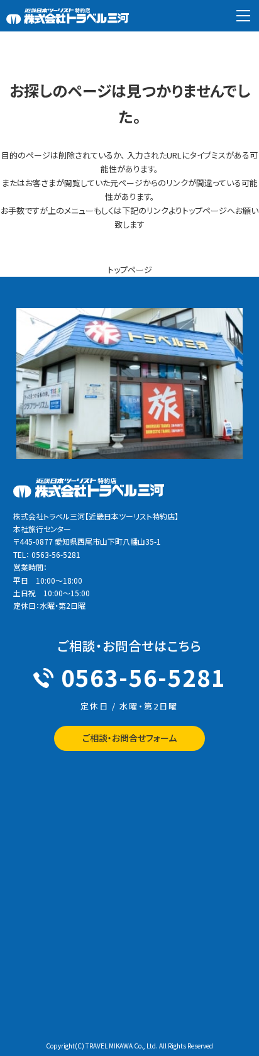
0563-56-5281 (143, 676)
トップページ (129, 269)
